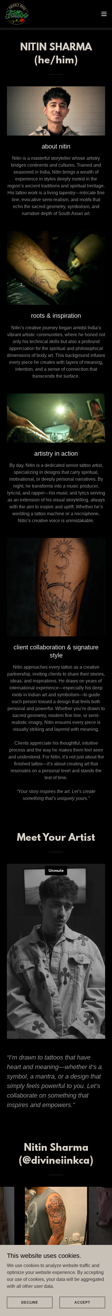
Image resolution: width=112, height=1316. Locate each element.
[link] (17, 13)
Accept (82, 1302)
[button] (104, 14)
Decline (29, 1302)
